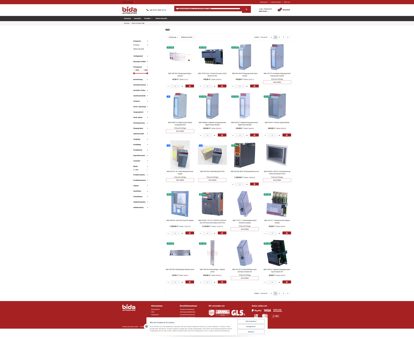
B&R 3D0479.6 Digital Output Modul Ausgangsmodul (180, 124)
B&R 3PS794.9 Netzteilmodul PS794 (212, 171)
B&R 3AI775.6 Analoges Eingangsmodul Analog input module (277, 75)
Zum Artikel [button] (277, 82)
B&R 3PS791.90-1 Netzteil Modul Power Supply (180, 173)
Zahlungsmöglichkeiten (187, 312)
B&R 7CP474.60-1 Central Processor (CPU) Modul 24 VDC (212, 75)
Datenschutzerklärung (221, 331)
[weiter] (287, 37)
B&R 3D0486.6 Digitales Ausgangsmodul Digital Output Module (212, 124)
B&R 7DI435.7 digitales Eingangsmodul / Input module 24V (277, 271)
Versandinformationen (187, 314)
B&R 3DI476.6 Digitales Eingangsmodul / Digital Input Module (244, 124)
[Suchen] (246, 9)
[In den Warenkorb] (189, 86)
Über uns (287, 2)
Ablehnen (251, 332)
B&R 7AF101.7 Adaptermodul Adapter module (277, 222)
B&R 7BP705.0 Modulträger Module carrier (180, 269)
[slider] (134, 73)
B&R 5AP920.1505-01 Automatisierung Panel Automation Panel (277, 173)
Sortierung (172, 37)
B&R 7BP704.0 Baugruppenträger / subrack (180, 75)
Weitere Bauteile (138, 49)
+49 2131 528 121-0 (157, 10)
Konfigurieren (251, 326)
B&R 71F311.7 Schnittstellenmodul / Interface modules (245, 222)
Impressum (263, 2)
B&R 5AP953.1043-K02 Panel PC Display (180, 220)
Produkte (136, 45)
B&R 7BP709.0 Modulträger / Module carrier (212, 271)
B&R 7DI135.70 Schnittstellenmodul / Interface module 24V (244, 271)
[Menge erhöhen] (182, 86)
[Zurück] (271, 37)
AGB (152, 312)
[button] (265, 10)
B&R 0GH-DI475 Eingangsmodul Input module (244, 75)
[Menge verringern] (168, 86)
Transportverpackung (187, 309)
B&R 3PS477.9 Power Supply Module (277, 122)
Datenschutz (155, 309)
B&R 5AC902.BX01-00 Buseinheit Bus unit (245, 171)
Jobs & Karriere (276, 2)
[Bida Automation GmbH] (129, 10)
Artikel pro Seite (186, 37)
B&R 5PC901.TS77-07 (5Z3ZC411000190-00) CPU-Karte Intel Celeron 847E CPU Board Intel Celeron (212, 222)
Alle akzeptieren (251, 321)
